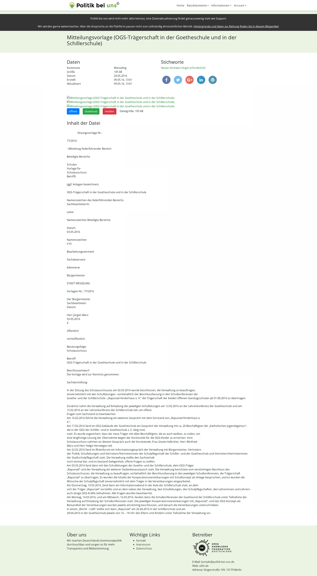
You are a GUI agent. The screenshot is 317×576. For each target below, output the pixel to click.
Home (180, 5)
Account (239, 5)
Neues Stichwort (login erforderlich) (183, 68)
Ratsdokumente (197, 5)
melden (109, 111)
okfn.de (204, 566)
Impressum (143, 544)
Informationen (220, 5)
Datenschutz (144, 548)
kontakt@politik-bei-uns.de (217, 562)
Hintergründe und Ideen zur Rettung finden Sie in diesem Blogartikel (236, 26)
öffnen (73, 111)
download (91, 111)
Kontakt (141, 540)
